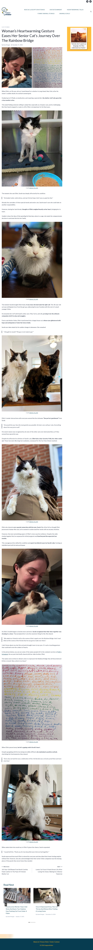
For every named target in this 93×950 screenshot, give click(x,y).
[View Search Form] (91, 11)
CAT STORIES (6, 27)
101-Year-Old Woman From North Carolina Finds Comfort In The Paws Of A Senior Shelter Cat (15, 870)
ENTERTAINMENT (56, 9)
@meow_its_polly (33, 188)
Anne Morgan (6, 45)
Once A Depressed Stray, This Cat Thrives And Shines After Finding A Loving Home (47, 909)
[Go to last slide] (6, 904)
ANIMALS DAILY (64, 13)
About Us (36, 942)
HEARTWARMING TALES (75, 9)
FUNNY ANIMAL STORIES (46, 13)
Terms (52, 942)
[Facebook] (87, 1)
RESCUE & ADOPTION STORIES (34, 9)
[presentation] (17, 895)
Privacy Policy (44, 942)
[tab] (30, 922)
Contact (57, 942)
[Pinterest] (90, 1)
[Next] (58, 904)
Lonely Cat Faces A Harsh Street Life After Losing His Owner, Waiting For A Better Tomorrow (49, 870)
